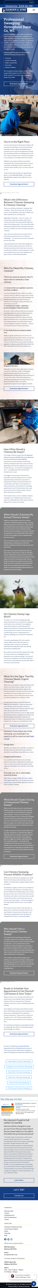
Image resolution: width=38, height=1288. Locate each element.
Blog (5, 1235)
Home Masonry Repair (11, 1229)
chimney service (21, 1048)
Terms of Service (24, 1286)
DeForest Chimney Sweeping (19, 1077)
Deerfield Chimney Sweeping (19, 1072)
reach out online (24, 916)
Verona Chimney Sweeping (19, 1083)
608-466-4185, (17, 175)
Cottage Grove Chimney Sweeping (19, 1067)
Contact (6, 1213)
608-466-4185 (27, 6)
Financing (7, 1233)
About (6, 1231)
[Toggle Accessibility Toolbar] (33, 1283)
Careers (6, 1219)
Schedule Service (9, 1215)
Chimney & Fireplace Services (13, 1227)
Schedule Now (11, 6)
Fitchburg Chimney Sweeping (19, 1088)
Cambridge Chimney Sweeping (19, 1061)
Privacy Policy (13, 1286)
